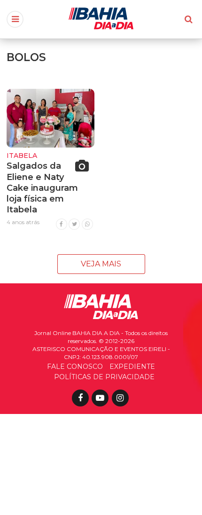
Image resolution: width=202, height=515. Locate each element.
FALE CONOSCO (75, 366)
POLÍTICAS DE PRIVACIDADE (104, 377)
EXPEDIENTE (132, 366)
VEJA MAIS (101, 263)
